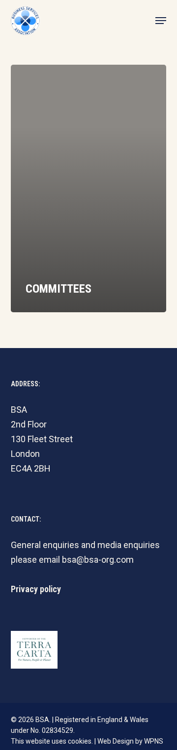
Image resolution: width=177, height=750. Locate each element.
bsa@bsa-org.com (98, 559)
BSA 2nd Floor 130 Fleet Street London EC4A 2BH (42, 439)
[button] (160, 20)
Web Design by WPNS (130, 741)
